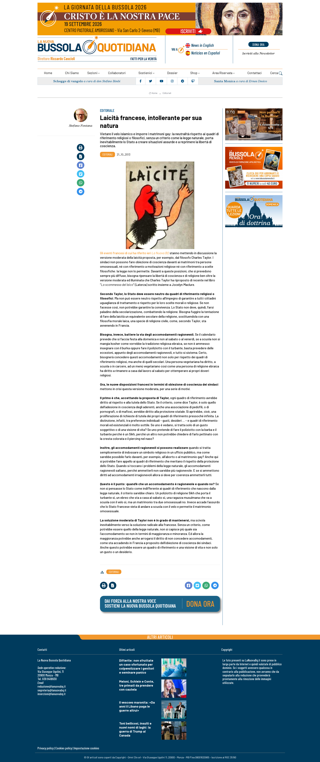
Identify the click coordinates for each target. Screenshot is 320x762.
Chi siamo (72, 73)
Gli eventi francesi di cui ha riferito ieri (126, 253)
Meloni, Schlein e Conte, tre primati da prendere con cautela (136, 685)
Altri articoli (160, 637)
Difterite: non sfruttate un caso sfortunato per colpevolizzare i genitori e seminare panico (136, 666)
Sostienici (145, 73)
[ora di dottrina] (253, 211)
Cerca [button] (274, 73)
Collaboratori (117, 73)
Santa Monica (224, 81)
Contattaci (254, 73)
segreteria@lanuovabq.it (52, 690)
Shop (193, 73)
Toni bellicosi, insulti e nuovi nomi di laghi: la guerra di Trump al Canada (135, 729)
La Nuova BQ (160, 253)
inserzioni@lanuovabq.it (52, 694)
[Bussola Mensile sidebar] (253, 168)
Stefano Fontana (80, 125)
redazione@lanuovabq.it (52, 686)
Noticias (205, 52)
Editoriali (167, 93)
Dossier (172, 73)
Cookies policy (63, 748)
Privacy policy (46, 748)
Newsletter (258, 53)
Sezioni (92, 73)
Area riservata (222, 73)
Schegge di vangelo (68, 81)
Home (48, 73)
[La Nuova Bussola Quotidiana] (98, 49)
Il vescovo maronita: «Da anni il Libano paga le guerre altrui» (137, 706)
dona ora (258, 44)
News (202, 45)
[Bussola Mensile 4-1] (253, 124)
